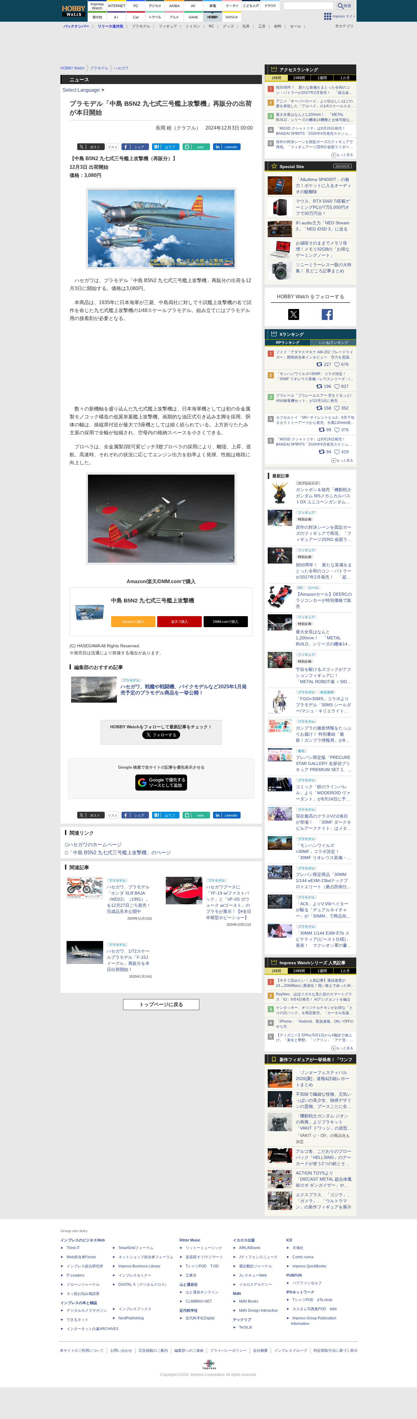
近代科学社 (188, 1310)
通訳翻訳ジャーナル (255, 1266)
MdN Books (248, 1301)
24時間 (299, 78)
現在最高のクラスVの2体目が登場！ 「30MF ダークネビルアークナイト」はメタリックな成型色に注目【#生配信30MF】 (323, 828)
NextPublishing (131, 1318)
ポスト (95, 147)
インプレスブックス (134, 1309)
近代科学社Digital (200, 1318)
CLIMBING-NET (199, 1301)
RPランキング (287, 342)
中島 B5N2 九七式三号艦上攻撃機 (152, 600)
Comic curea (303, 1257)
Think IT (73, 1248)
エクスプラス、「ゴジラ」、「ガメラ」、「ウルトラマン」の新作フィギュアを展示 (323, 1200)
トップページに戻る (161, 1004)
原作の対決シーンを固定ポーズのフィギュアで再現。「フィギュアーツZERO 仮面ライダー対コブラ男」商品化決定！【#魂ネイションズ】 (314, 147)
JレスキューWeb (253, 1275)
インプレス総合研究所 (85, 1266)
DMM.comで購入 (225, 621)
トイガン (193, 26)
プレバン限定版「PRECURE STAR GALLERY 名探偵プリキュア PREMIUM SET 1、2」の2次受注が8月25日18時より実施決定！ (323, 769)
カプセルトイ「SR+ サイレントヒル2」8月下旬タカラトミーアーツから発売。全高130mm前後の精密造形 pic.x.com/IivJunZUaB (315, 422)
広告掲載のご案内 (153, 1350)
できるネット (78, 1320)
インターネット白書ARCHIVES (92, 1329)
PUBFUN (294, 1275)
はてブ (170, 147)
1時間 (276, 78)
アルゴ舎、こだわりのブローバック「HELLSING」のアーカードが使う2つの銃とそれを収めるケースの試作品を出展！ (323, 1163)
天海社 (297, 1248)
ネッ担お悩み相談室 (83, 1294)
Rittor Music (190, 1240)
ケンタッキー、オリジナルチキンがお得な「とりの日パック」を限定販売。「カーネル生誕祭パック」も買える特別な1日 (314, 1012)
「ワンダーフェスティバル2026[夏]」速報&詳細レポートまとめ (322, 1078)
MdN (237, 1294)
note (200, 147)
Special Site (292, 166)
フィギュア (168, 26)
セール (295, 26)
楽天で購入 (179, 621)
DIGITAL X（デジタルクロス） (143, 1284)
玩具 (246, 26)
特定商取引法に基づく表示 (335, 1350)
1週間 (322, 78)
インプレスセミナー (134, 1275)
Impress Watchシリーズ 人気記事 (313, 962)
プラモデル (141, 26)
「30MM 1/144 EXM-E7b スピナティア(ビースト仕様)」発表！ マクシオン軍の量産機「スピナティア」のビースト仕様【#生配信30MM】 (323, 945)
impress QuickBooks (309, 1266)
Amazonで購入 (133, 621)
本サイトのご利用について (82, 1350)
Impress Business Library (139, 1266)
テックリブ (242, 1320)
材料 (277, 26)
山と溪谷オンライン (202, 1292)
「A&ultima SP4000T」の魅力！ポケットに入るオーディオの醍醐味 (323, 185)
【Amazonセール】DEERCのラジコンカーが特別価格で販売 (324, 600)
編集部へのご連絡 (189, 1350)
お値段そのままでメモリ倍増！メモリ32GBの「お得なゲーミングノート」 (323, 249)
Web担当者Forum (81, 1257)
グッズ (228, 26)
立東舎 (191, 1275)
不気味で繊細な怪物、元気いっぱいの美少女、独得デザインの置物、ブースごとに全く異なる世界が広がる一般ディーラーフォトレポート (323, 1106)
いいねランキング (333, 342)
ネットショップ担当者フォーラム (145, 1257)
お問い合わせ (121, 1350)
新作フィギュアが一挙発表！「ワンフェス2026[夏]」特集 (316, 1061)
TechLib (245, 1327)
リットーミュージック (204, 1248)
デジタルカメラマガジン (87, 1310)
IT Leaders (75, 1275)
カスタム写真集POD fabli (314, 1309)
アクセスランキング (299, 69)
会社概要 (260, 1350)
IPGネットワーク (300, 1292)
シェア (139, 147)
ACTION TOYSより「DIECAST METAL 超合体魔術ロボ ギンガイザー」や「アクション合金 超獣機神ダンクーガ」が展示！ (324, 1185)
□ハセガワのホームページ (93, 844)
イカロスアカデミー (255, 1284)
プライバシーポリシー (228, 1350)
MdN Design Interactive (258, 1310)
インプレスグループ (290, 1350)
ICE (289, 1240)
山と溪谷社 (188, 1284)
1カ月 (345, 78)
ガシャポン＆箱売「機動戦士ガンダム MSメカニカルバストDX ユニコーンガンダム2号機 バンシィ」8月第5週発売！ (323, 502)
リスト (113, 147)
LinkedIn (231, 147)
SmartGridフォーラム (136, 1248)
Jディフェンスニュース (258, 1257)
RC (211, 26)
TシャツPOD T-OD (202, 1266)
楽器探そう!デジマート (204, 1257)
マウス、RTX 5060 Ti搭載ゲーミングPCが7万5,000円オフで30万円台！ (323, 207)
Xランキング (292, 334)
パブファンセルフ (307, 1283)
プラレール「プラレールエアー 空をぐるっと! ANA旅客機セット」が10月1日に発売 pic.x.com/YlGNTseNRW (313, 400)
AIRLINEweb (249, 1248)
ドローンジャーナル (83, 1284)
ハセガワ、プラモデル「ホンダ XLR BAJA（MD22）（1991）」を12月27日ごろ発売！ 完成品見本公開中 (129, 899)
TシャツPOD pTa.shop (312, 1300)
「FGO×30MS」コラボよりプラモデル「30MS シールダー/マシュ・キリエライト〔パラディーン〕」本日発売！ (323, 711)
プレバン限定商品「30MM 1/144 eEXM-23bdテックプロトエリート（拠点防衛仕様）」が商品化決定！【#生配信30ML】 (323, 886)
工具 (262, 26)
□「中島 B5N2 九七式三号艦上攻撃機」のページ (118, 852)
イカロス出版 (244, 1240)
